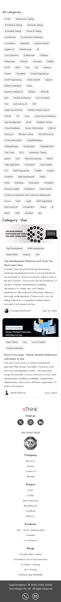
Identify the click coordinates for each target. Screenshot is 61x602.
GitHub (8, 116)
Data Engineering (21, 170)
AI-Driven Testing (35, 25)
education (37, 61)
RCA (22, 152)
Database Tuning (44, 122)
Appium (48, 79)
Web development (36, 248)
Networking (10, 61)
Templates (20, 73)
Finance (23, 61)
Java (6, 97)
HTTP (7, 67)
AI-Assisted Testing (13, 31)
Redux (43, 176)
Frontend (9, 176)
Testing (43, 207)
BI (38, 49)
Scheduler (48, 182)
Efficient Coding (26, 134)
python (7, 158)
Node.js (50, 61)
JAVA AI (52, 128)
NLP (34, 103)
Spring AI (9, 134)
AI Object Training (30, 564)
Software (44, 55)
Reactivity (25, 43)
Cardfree (30, 511)
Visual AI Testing (34, 31)
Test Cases (9, 152)
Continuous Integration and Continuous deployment (27, 195)
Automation (34, 182)
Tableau (31, 91)
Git (17, 116)
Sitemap (31, 476)
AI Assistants (10, 43)
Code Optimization (13, 140)
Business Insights (12, 188)
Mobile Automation (13, 85)
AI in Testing (30, 569)
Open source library (14, 110)
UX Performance (45, 134)
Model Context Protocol (38, 110)
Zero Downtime (11, 55)
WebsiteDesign (11, 146)
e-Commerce (30, 540)
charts (29, 85)
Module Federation (14, 348)
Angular (26, 254)
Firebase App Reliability (30, 574)
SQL (27, 67)
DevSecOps (10, 37)
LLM (18, 158)
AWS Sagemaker (44, 201)
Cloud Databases (12, 128)
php (40, 213)
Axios (27, 116)
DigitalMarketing (34, 140)
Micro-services (11, 207)
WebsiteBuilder (47, 146)
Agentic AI (9, 49)
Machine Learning (33, 158)
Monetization (29, 146)
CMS (17, 213)
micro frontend (38, 342)
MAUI (7, 213)
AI (52, 207)
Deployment (29, 55)
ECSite (30, 495)
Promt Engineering (13, 79)
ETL (36, 67)
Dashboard (29, 188)
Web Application (12, 164)
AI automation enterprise (32, 37)
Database (19, 182)
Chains (8, 73)
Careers (30, 466)
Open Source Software (45, 116)
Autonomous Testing (25, 18)
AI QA (7, 18)
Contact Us (30, 471)
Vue (37, 254)
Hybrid (50, 158)
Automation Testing (37, 152)
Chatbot (38, 170)
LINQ (7, 182)
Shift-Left (44, 91)
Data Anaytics (46, 188)
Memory (47, 67)
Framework (30, 164)
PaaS (18, 201)
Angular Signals (42, 43)
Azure (7, 201)
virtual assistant (33, 79)
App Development (14, 248)
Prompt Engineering (39, 73)
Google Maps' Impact (30, 554)
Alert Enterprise (30, 500)
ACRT (30, 490)
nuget (28, 201)
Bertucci (30, 516)
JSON (28, 122)
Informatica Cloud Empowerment (30, 559)
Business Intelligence (14, 91)
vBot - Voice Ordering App (31, 530)
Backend (29, 213)
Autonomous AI (20, 103)
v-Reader (30, 535)
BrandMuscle (30, 505)
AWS (17, 67)
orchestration (28, 207)
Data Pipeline (46, 164)
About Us (30, 461)
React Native (12, 254)
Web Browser (26, 49)
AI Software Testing (13, 25)
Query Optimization (34, 128)
